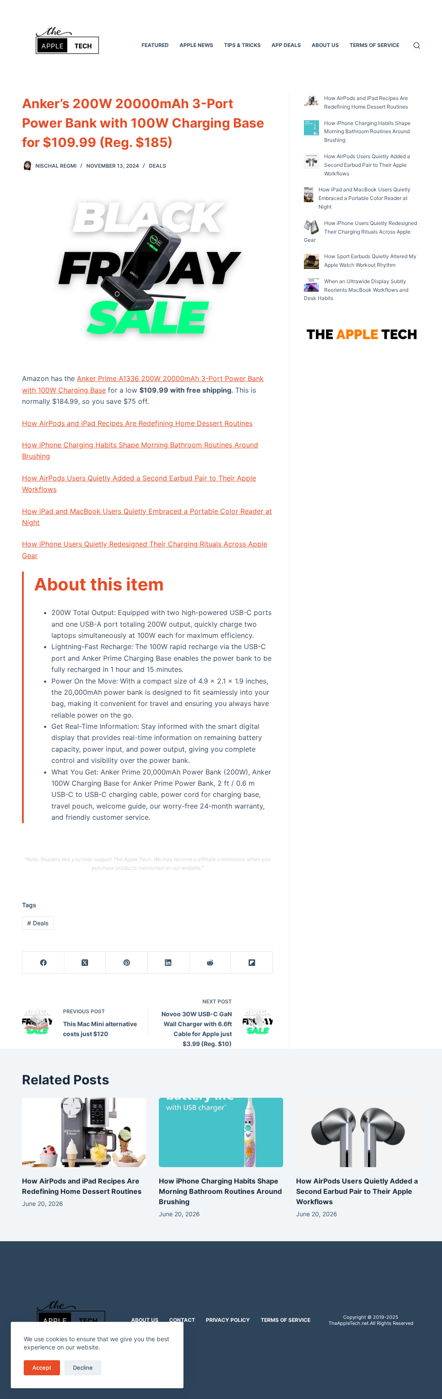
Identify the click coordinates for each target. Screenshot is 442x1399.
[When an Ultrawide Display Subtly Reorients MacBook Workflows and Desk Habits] (311, 285)
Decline (83, 1367)
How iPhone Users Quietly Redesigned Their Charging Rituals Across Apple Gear (360, 232)
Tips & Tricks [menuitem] (242, 45)
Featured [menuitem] (155, 45)
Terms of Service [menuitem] (374, 45)
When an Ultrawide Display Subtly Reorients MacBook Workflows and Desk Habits (356, 290)
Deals (157, 165)
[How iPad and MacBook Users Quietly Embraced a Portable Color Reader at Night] (308, 194)
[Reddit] (210, 963)
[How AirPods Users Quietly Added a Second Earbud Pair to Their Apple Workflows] (311, 161)
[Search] (417, 45)
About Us (144, 1320)
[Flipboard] (252, 963)
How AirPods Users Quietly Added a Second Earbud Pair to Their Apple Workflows (367, 165)
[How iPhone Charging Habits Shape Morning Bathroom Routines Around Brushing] (311, 127)
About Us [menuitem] (325, 45)
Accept (41, 1367)
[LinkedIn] (168, 963)
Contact (182, 1320)
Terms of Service (285, 1320)
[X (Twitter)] (85, 963)
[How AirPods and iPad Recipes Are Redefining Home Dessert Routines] (311, 101)
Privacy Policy (228, 1320)
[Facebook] (43, 963)
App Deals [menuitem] (286, 45)
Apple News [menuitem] (196, 45)
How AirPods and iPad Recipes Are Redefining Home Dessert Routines (137, 423)
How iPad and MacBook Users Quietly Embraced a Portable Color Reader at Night (364, 198)
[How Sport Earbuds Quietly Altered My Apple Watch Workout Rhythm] (311, 261)
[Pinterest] (127, 963)
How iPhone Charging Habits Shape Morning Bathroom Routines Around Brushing (367, 132)
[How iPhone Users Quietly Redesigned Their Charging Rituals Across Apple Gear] (311, 227)
